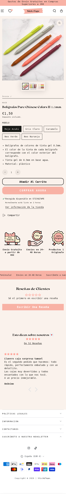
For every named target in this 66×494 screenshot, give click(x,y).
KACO (4, 103)
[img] (33, 339)
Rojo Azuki (12, 129)
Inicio (5, 96)
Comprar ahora (33, 190)
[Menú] (2, 11)
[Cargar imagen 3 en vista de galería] (40, 86)
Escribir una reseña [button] (33, 307)
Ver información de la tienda (24, 207)
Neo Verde (11, 136)
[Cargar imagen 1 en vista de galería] (25, 86)
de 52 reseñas (33, 343)
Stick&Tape (44, 478)
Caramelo (52, 129)
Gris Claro (32, 129)
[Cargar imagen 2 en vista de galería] (33, 86)
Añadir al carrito (33, 181)
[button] (54, 11)
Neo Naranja (32, 136)
